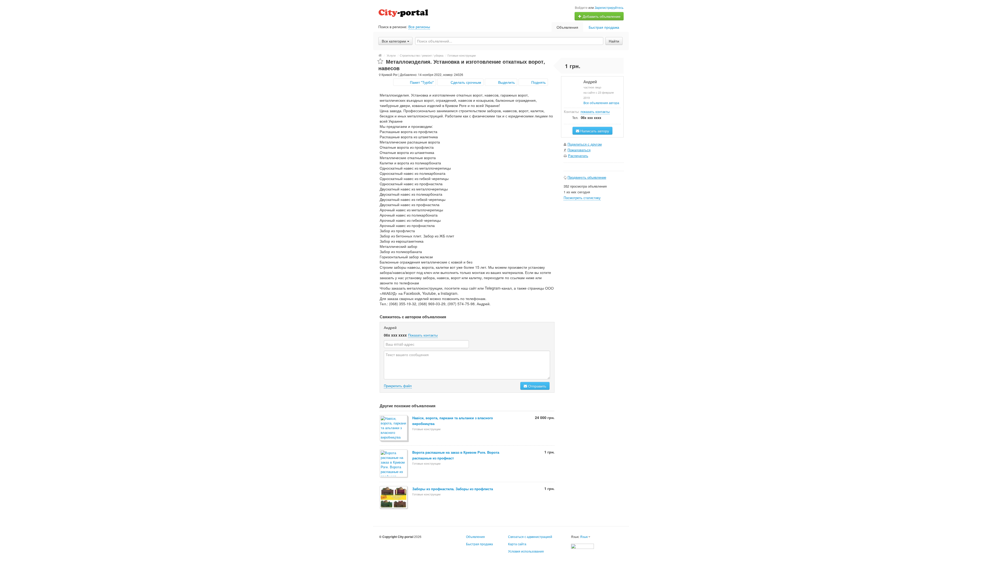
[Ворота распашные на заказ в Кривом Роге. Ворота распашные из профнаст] (394, 464)
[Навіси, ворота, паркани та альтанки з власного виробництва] (394, 428)
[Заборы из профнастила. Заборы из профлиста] (394, 497)
